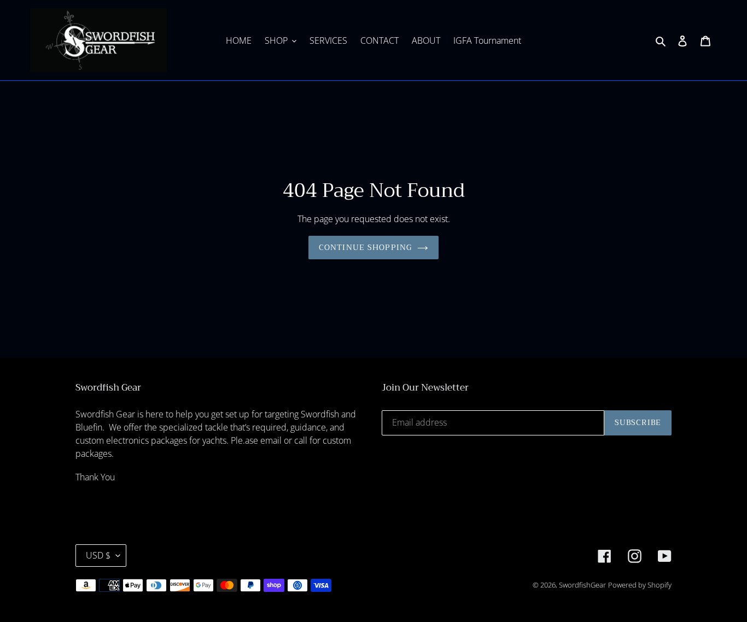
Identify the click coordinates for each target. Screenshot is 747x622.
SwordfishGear (582, 585)
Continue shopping (365, 247)
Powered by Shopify (640, 585)
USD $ (98, 555)
